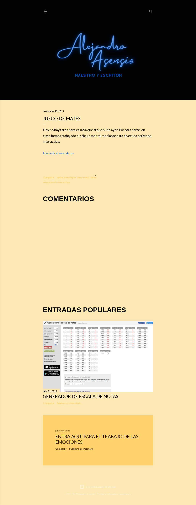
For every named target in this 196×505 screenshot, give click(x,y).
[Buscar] (151, 11)
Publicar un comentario (69, 403)
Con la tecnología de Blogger (101, 486)
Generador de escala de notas (80, 396)
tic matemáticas (62, 182)
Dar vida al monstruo (58, 153)
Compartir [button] (48, 177)
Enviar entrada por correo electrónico (77, 177)
